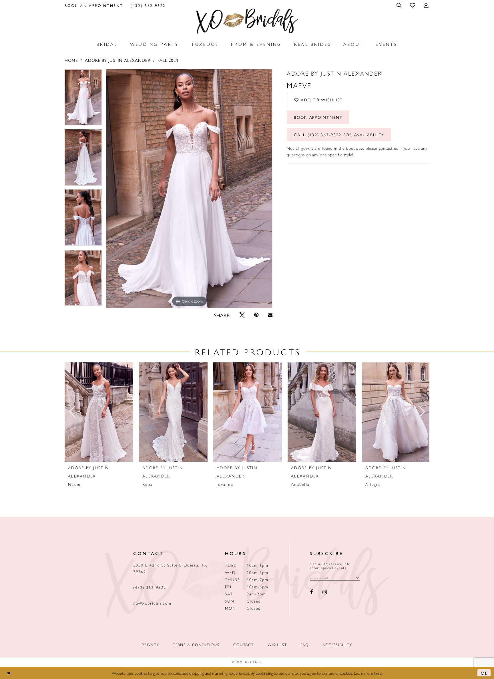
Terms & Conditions (196, 644)
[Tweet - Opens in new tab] (242, 315)
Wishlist (277, 644)
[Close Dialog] (8, 673)
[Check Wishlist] (413, 5)
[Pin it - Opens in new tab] (256, 315)
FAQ (304, 644)
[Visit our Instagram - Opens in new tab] (324, 592)
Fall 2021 (168, 60)
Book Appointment (318, 117)
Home (71, 60)
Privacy (150, 644)
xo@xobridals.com (152, 603)
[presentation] (99, 412)
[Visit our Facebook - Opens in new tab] (311, 592)
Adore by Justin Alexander (118, 60)
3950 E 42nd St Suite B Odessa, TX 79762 (170, 568)
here (378, 673)
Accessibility (337, 644)
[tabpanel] (83, 99)
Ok (484, 673)
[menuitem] (94, 5)
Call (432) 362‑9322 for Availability (339, 134)
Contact (243, 644)
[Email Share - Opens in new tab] (270, 315)
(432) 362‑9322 (149, 587)
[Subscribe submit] (357, 578)
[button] (399, 5)
